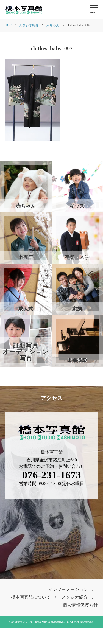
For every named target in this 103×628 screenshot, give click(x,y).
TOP (8, 25)
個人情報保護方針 (80, 605)
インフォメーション (68, 589)
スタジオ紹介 (75, 597)
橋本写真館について (31, 597)
